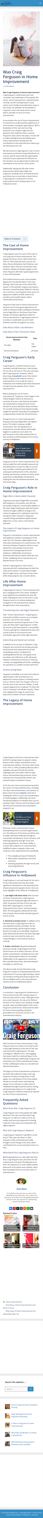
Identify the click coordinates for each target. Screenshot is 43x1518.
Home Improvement (14, 1302)
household (16, 376)
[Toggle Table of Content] (23, 239)
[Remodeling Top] (7, 3)
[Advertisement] (21, 211)
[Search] (31, 1389)
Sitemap (35, 1515)
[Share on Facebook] (10, 1208)
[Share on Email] (31, 1208)
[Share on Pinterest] (14, 1208)
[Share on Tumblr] (21, 1208)
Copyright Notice (25, 1513)
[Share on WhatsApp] (28, 1208)
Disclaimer (27, 1515)
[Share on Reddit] (24, 1208)
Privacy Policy (37, 1513)
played (23, 793)
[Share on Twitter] (17, 1208)
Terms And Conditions (14, 1515)
